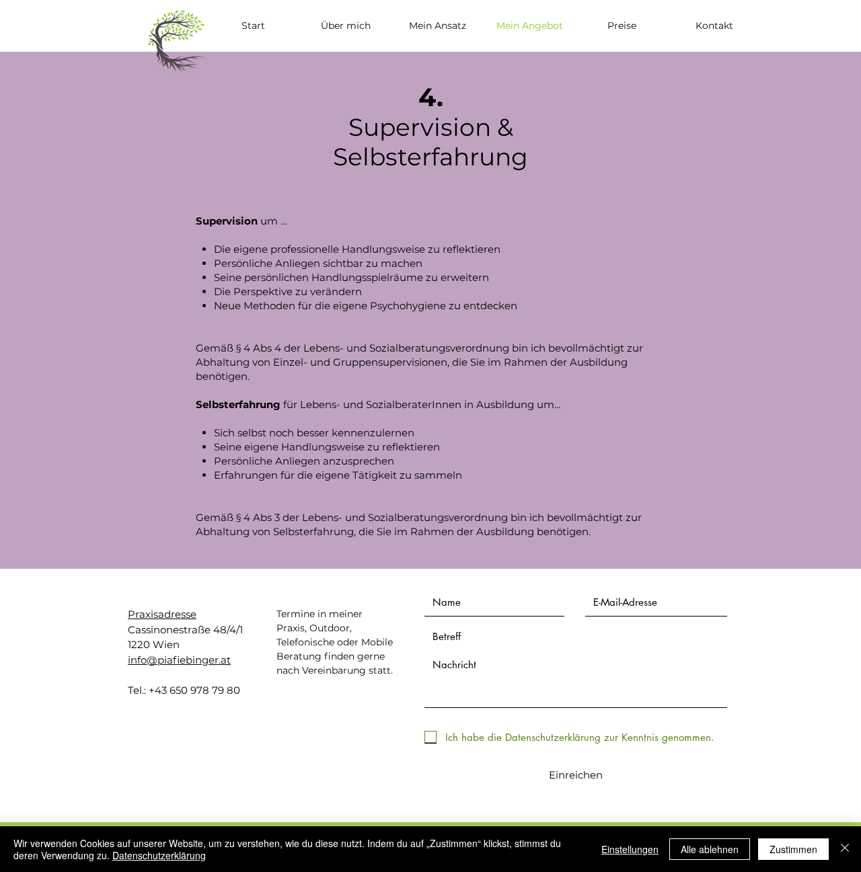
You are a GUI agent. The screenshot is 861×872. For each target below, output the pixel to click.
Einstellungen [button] (630, 849)
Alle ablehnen (710, 849)
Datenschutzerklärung (159, 855)
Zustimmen (793, 849)
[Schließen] (845, 849)
